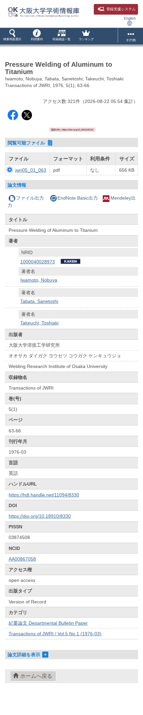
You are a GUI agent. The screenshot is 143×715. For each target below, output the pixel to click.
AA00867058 (22, 559)
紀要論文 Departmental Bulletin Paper (48, 623)
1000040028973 (37, 261)
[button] (12, 36)
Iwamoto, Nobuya (38, 280)
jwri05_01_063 (30, 170)
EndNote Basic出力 (78, 198)
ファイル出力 (30, 198)
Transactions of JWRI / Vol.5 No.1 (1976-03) (55, 633)
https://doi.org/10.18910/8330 (40, 516)
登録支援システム (121, 9)
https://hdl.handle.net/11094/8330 (44, 494)
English (130, 18)
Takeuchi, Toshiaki (39, 322)
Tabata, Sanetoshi (39, 301)
